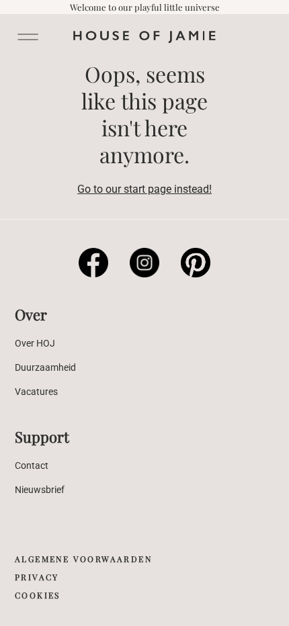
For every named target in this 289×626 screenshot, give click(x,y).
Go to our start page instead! (144, 189)
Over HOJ (35, 343)
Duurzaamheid (45, 367)
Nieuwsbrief (40, 489)
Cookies (37, 595)
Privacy (37, 577)
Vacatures (36, 391)
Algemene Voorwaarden (83, 558)
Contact (31, 465)
